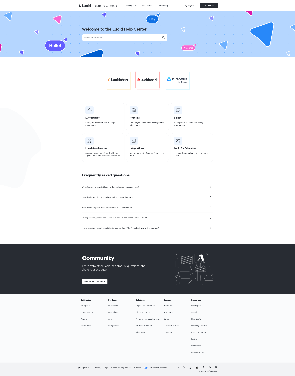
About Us (168, 305)
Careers (167, 319)
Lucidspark (113, 305)
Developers (196, 305)
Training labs (131, 5)
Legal (106, 367)
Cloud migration (143, 312)
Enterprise (85, 305)
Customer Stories (171, 325)
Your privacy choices (157, 367)
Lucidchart (113, 312)
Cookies (137, 367)
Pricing (84, 319)
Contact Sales (87, 312)
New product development (147, 319)
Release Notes (197, 352)
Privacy (98, 367)
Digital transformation (145, 305)
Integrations (113, 325)
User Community (198, 332)
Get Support (86, 325)
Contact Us (168, 332)
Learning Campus (199, 325)
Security (195, 312)
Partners (195, 339)
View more (140, 332)
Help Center (196, 319)
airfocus (111, 319)
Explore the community (94, 281)
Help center (147, 5)
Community (163, 5)
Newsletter (196, 345)
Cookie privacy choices (121, 367)
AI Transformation (144, 325)
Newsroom (168, 312)
